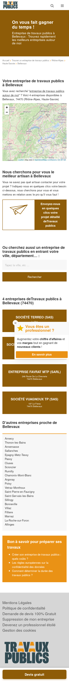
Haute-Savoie (8, 63)
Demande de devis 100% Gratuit (29, 613)
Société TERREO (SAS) (34, 317)
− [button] (7, 112)
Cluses (9, 463)
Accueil (5, 60)
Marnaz (9, 516)
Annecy (9, 438)
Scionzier (10, 467)
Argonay (10, 479)
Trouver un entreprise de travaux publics (30, 60)
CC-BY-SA (62, 159)
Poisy (8, 483)
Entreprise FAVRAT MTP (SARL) (34, 371)
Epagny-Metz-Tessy (17, 455)
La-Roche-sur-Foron (17, 520)
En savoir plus (42, 354)
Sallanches (11, 451)
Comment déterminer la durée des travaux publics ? (32, 573)
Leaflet (21, 159)
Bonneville (11, 504)
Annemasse (12, 447)
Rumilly (9, 471)
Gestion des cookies (19, 630)
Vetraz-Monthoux (15, 487)
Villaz (8, 508)
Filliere (9, 512)
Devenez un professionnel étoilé (29, 624)
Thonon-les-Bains (15, 442)
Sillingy (9, 500)
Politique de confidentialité (23, 608)
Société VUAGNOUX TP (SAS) (34, 399)
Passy (8, 459)
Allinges (9, 524)
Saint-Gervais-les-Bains (19, 496)
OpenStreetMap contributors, (46, 159)
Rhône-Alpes (58, 60)
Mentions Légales (17, 602)
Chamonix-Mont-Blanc (18, 475)
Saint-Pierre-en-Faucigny (20, 492)
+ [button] (7, 107)
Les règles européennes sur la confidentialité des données (30, 565)
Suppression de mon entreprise (28, 619)
